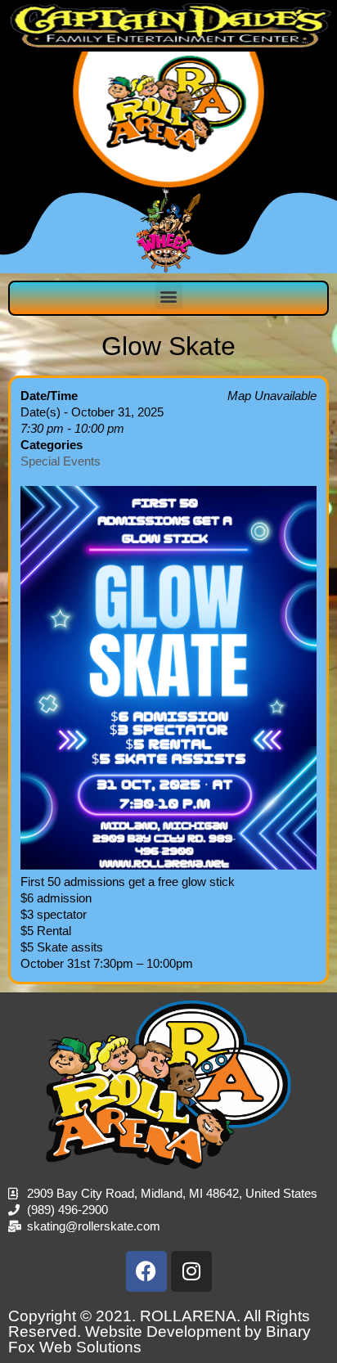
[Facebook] (146, 1271)
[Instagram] (191, 1271)
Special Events (60, 461)
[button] (168, 295)
